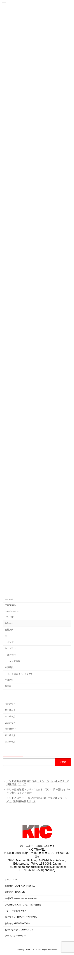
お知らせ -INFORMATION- (17, 923)
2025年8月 (10, 723)
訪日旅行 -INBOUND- (15, 892)
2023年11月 (11, 729)
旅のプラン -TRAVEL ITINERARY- (21, 917)
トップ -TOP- (11, 880)
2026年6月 (10, 704)
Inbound (9, 599)
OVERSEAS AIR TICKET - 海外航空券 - (24, 905)
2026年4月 (10, 710)
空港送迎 (9, 680)
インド (10, 642)
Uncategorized (12, 611)
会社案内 (9, 629)
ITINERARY (10, 605)
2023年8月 (10, 735)
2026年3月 (10, 716)
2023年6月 (10, 742)
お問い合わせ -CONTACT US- (19, 929)
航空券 (8, 686)
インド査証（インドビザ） (20, 673)
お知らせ (9, 623)
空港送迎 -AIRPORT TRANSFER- (21, 898)
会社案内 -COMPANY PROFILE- (20, 886)
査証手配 (9, 667)
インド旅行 (10, 617)
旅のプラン (10, 648)
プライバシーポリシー (15, 936)
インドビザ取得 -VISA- (16, 911)
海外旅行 (11, 655)
